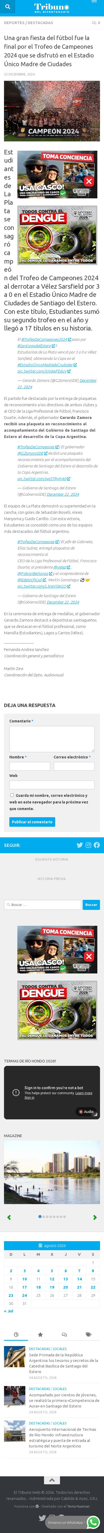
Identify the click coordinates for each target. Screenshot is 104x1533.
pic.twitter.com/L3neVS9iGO (41, 586)
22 (93, 1287)
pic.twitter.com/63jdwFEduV (41, 371)
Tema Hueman (78, 1506)
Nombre (18, 757)
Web (13, 776)
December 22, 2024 (63, 494)
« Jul (8, 1311)
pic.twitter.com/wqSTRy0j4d (41, 478)
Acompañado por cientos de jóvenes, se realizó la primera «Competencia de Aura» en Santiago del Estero (64, 1400)
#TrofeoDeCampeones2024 (44, 339)
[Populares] (40, 1335)
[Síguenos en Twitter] (80, 845)
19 (52, 1287)
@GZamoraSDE (30, 453)
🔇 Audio (86, 1112)
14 (79, 1279)
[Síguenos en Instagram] (88, 845)
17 (24, 1287)
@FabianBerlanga (32, 573)
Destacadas (40, 23)
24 (24, 1295)
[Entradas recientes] (16, 1335)
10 (24, 1279)
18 (38, 1287)
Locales (60, 1349)
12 (52, 1279)
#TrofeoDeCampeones (35, 447)
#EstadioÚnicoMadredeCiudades (45, 365)
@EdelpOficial (29, 580)
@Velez (59, 567)
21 (79, 1287)
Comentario (21, 721)
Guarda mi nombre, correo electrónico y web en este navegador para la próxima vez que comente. (48, 802)
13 (65, 1279)
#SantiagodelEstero (34, 345)
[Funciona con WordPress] (37, 1506)
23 (11, 1295)
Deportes (14, 23)
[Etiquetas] (88, 1335)
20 (65, 1287)
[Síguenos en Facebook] (97, 845)
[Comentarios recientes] (64, 1335)
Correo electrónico (72, 757)
